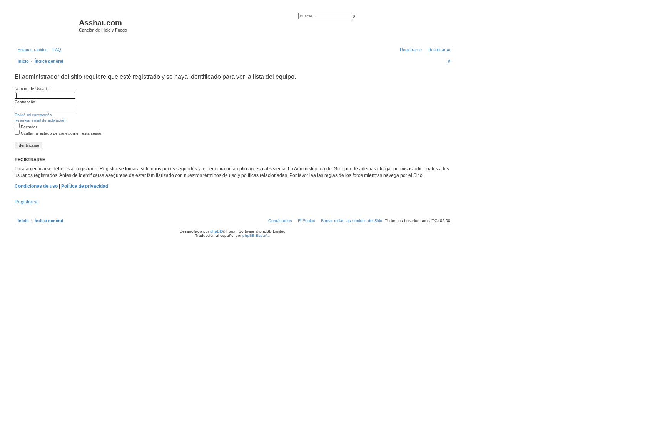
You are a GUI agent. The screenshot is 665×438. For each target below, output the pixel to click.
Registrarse (27, 202)
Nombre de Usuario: (32, 89)
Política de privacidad (84, 186)
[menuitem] (55, 49)
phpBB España (256, 235)
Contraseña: (26, 102)
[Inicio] (46, 25)
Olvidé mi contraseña (33, 115)
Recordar (28, 127)
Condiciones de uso (36, 186)
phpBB (216, 231)
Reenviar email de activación (40, 120)
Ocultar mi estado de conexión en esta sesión (61, 133)
